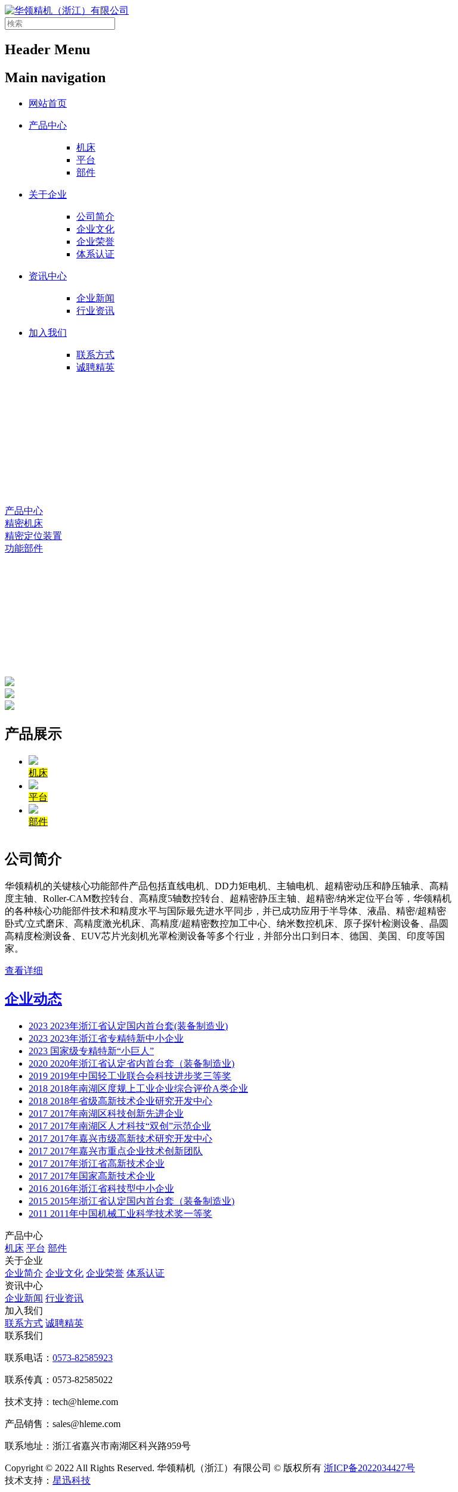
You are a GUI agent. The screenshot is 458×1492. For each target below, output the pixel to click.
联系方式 (95, 355)
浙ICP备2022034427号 (369, 1468)
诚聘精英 (95, 367)
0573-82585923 (82, 1358)
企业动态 (33, 999)
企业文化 (95, 229)
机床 (85, 147)
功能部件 (24, 548)
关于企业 (48, 194)
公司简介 (95, 216)
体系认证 (95, 254)
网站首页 (48, 103)
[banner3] (9, 683)
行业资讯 (95, 311)
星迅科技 (71, 1480)
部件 (85, 172)
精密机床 (24, 523)
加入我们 (48, 333)
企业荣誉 (95, 241)
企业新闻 (95, 298)
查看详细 (24, 970)
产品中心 (48, 125)
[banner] (9, 695)
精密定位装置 (33, 536)
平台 (85, 160)
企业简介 (24, 1273)
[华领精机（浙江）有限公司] (67, 10)
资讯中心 (48, 276)
